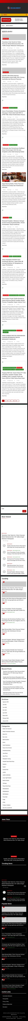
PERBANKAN (6, 791)
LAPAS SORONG (6, 775)
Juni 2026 (5, 707)
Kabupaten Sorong (7, 758)
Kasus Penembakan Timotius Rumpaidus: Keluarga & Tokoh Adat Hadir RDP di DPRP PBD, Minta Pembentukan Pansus (14, 112)
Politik (4, 799)
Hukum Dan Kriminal (14, 295)
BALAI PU (5, 734)
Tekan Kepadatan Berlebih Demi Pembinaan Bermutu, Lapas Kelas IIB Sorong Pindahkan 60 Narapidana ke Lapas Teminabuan (13, 651)
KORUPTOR (5, 769)
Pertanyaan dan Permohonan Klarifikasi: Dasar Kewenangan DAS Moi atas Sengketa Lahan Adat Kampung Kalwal (13, 150)
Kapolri (4, 766)
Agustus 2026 (6, 701)
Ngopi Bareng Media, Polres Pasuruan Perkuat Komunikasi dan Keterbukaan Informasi (13, 185)
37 (14, 400)
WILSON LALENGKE (7, 807)
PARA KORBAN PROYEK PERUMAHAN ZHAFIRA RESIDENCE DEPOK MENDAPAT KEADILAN (13, 337)
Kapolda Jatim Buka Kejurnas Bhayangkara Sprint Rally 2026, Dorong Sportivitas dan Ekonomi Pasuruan (13, 77)
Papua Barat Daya (13, 107)
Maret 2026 (5, 715)
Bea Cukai (5, 737)
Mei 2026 (5, 710)
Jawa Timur (5, 756)
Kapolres (4, 764)
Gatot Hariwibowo (6, 745)
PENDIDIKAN (6, 788)
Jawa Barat (21, 295)
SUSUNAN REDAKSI (7, 996)
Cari (3, 508)
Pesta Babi (5, 796)
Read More (4, 64)
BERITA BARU (5, 38)
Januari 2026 (5, 721)
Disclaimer (5, 1007)
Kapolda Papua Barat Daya (9, 369)
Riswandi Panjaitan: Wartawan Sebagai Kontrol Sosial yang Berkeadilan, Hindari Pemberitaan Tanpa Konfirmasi (13, 222)
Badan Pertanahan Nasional (9, 330)
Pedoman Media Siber (7, 1004)
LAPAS (11, 256)
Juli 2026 (4, 704)
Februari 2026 (6, 718)
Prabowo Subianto (6, 805)
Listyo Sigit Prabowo (7, 777)
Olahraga (5, 783)
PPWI (10, 217)
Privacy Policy (6, 1001)
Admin (4, 47)
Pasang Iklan (5, 998)
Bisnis (4, 742)
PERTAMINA (5, 794)
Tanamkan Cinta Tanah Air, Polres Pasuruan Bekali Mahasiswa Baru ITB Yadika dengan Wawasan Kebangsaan (20, 19)
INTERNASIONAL (7, 750)
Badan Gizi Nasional (7, 728)
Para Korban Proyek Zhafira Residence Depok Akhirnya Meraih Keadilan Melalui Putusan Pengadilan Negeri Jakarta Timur (13, 300)
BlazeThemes (14, 1014)
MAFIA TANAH (6, 780)
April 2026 (5, 712)
